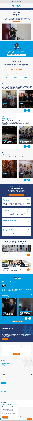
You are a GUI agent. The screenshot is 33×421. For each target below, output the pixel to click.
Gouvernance (2, 364)
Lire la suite (5, 296)
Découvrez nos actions (16, 69)
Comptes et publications (4, 365)
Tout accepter (5, 416)
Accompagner (16, 77)
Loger (7, 77)
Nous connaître (16, 21)
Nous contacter (3, 387)
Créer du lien (26, 77)
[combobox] (16, 55)
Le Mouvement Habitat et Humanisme (5, 363)
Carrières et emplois (3, 395)
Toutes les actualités (17, 321)
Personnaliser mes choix (5, 418)
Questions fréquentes (3, 391)
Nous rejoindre (16, 353)
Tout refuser (11, 416)
